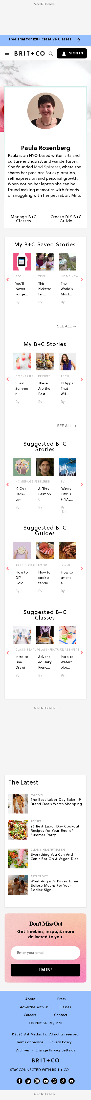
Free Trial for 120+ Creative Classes (40, 39)
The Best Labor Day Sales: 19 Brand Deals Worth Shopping (56, 802)
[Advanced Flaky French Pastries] (45, 635)
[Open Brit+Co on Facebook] (19, 1081)
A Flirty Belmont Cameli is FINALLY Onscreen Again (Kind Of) (44, 494)
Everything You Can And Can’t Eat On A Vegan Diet (54, 857)
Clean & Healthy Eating (48, 850)
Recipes (44, 376)
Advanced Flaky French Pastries (45, 662)
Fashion (37, 795)
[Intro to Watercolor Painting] (67, 635)
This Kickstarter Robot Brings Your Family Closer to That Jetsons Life (44, 289)
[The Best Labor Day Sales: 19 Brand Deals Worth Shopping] (18, 804)
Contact (60, 1015)
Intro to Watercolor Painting (67, 662)
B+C (20, 591)
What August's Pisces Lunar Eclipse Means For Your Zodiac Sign (54, 886)
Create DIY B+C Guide (66, 219)
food (43, 565)
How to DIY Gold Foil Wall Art (22, 578)
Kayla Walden (65, 512)
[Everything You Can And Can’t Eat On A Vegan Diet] (18, 858)
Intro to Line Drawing (21, 662)
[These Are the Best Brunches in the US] (45, 361)
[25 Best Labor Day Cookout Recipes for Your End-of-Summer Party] (18, 830)
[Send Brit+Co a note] (72, 1081)
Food (43, 481)
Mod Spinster (47, 167)
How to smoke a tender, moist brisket (67, 578)
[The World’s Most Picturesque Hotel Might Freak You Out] (67, 262)
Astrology (39, 876)
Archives (23, 1050)
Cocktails (22, 376)
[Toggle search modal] (50, 53)
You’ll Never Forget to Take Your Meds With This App (21, 289)
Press (61, 999)
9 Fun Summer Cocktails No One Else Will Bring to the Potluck (22, 389)
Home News (67, 276)
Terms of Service (29, 1042)
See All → (66, 326)
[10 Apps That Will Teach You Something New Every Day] (67, 361)
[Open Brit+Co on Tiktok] (63, 1081)
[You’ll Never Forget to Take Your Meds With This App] (22, 262)
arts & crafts (22, 565)
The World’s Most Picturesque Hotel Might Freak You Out (67, 289)
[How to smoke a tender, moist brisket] (67, 551)
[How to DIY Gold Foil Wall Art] (22, 551)
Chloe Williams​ (43, 507)
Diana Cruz (43, 591)
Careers (30, 1015)
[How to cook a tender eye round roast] (45, 551)
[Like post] (25, 277)
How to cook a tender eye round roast (44, 578)
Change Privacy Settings (55, 1050)
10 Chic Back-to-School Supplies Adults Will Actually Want (21, 494)
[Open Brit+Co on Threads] (54, 1081)
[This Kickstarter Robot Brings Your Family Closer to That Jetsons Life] (45, 262)
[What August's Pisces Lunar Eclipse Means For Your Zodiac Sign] (18, 885)
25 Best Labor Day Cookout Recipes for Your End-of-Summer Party (55, 831)
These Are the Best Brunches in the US (45, 389)
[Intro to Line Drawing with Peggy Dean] (22, 635)
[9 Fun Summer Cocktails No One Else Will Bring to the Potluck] (22, 361)
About (30, 999)
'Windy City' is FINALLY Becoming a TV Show (67, 494)
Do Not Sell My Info (45, 1023)
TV (63, 481)
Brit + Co (20, 675)
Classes (65, 1007)
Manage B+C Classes (23, 219)
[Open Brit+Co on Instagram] (37, 1081)
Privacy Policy (60, 1042)
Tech (19, 276)
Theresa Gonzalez (20, 507)
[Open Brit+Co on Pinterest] (28, 1081)
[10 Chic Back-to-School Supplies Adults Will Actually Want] (22, 467)
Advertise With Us (34, 1007)
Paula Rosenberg (20, 302)
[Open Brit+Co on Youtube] (45, 1081)
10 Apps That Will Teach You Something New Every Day (67, 389)
